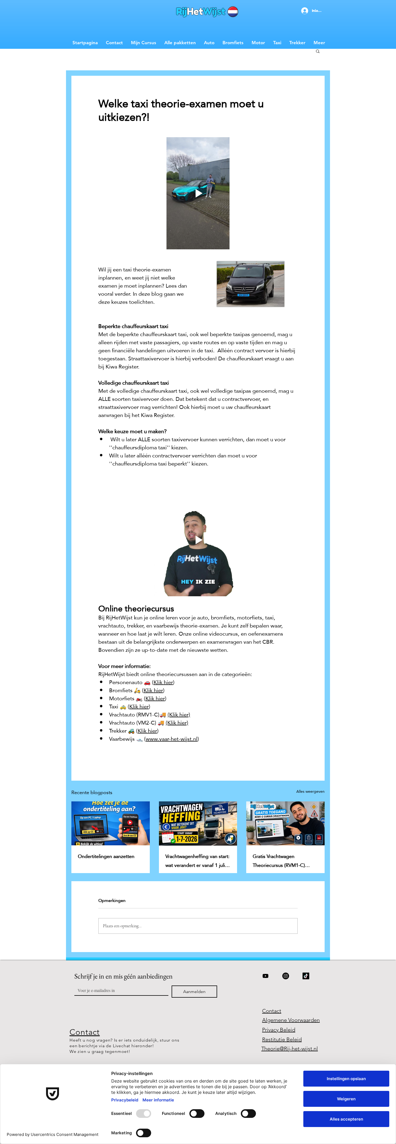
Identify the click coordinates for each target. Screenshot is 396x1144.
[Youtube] (265, 976)
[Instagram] (285, 976)
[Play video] (198, 193)
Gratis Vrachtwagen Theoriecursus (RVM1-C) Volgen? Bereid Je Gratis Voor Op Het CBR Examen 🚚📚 (285, 861)
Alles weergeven (310, 792)
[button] (317, 51)
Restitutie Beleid (282, 1039)
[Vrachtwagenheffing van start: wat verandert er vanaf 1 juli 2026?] (198, 823)
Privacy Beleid (278, 1029)
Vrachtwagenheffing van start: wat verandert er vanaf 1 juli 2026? (197, 861)
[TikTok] (306, 976)
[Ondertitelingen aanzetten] (110, 823)
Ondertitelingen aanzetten (106, 856)
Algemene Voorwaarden (291, 1020)
